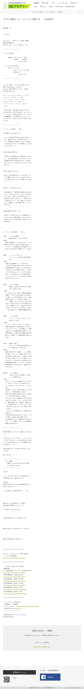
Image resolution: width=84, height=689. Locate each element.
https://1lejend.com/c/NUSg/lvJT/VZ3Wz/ (15, 593)
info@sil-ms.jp (17, 608)
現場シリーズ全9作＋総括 (56, 6)
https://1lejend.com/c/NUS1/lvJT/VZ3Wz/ (14, 572)
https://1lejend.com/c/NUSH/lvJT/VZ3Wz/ (14, 558)
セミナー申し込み (62, 3)
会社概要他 (36, 3)
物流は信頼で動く (70, 6)
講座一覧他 (45, 3)
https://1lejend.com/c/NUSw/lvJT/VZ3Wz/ (14, 581)
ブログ (53, 3)
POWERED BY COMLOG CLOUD (73, 687)
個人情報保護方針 (53, 670)
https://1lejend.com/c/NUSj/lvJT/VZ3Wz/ (14, 585)
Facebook (50, 677)
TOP (34, 12)
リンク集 (42, 670)
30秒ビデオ (43, 6)
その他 (35, 6)
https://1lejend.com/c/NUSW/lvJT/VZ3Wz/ (15, 589)
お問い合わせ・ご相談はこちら (42, 646)
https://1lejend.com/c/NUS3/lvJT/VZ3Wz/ (14, 577)
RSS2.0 (15, 678)
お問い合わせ (74, 3)
